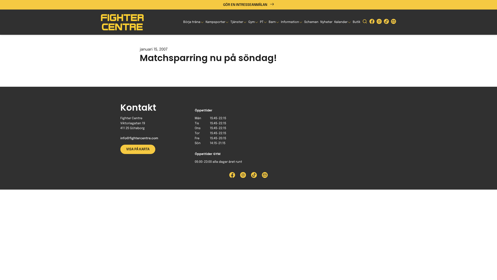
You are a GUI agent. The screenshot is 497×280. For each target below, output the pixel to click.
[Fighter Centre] (122, 22)
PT (261, 22)
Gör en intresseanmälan (245, 5)
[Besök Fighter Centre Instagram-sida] (379, 22)
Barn (272, 22)
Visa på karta (137, 149)
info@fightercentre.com (139, 138)
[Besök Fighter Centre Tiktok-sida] (386, 22)
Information (290, 22)
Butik (356, 22)
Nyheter (326, 22)
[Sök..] (364, 22)
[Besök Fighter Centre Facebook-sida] (371, 22)
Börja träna (191, 22)
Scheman (311, 22)
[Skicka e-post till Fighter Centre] (393, 22)
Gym (251, 22)
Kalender (341, 22)
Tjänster (236, 22)
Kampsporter (215, 22)
